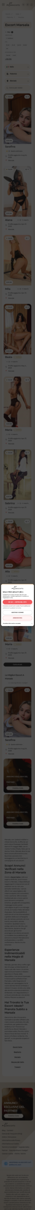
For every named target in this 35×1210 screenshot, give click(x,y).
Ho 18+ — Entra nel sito (17, 602)
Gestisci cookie (17, 612)
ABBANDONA (17, 618)
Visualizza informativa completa (12, 623)
